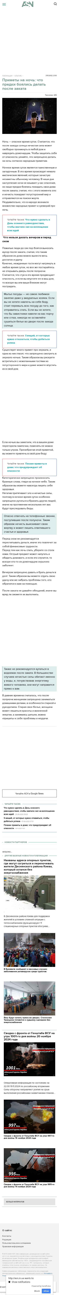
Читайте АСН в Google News (29, 793)
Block (37, 1291)
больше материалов (15, 1202)
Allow (46, 1291)
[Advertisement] (29, 39)
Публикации (7, 76)
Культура (18, 76)
